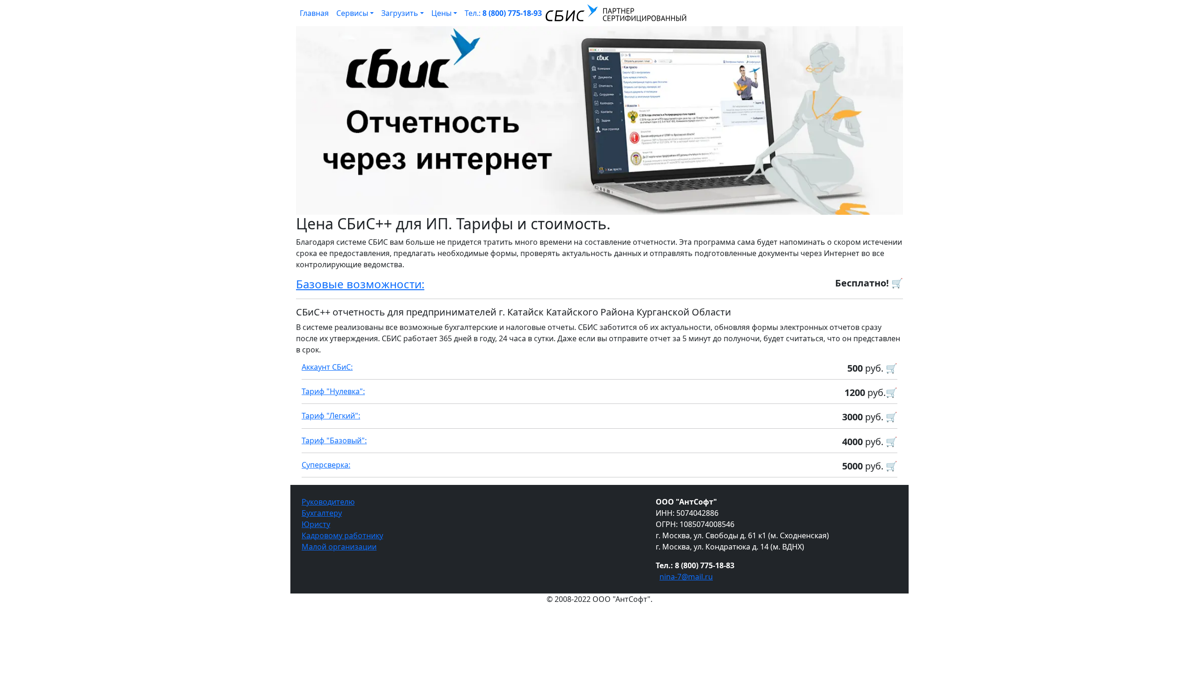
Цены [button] (441, 13)
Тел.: (503, 13)
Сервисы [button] (352, 13)
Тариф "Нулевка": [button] (333, 391)
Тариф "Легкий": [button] (331, 415)
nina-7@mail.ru (686, 576)
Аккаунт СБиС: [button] (327, 367)
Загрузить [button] (399, 13)
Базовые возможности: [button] (360, 284)
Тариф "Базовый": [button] (334, 440)
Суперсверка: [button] (326, 465)
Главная (314, 13)
